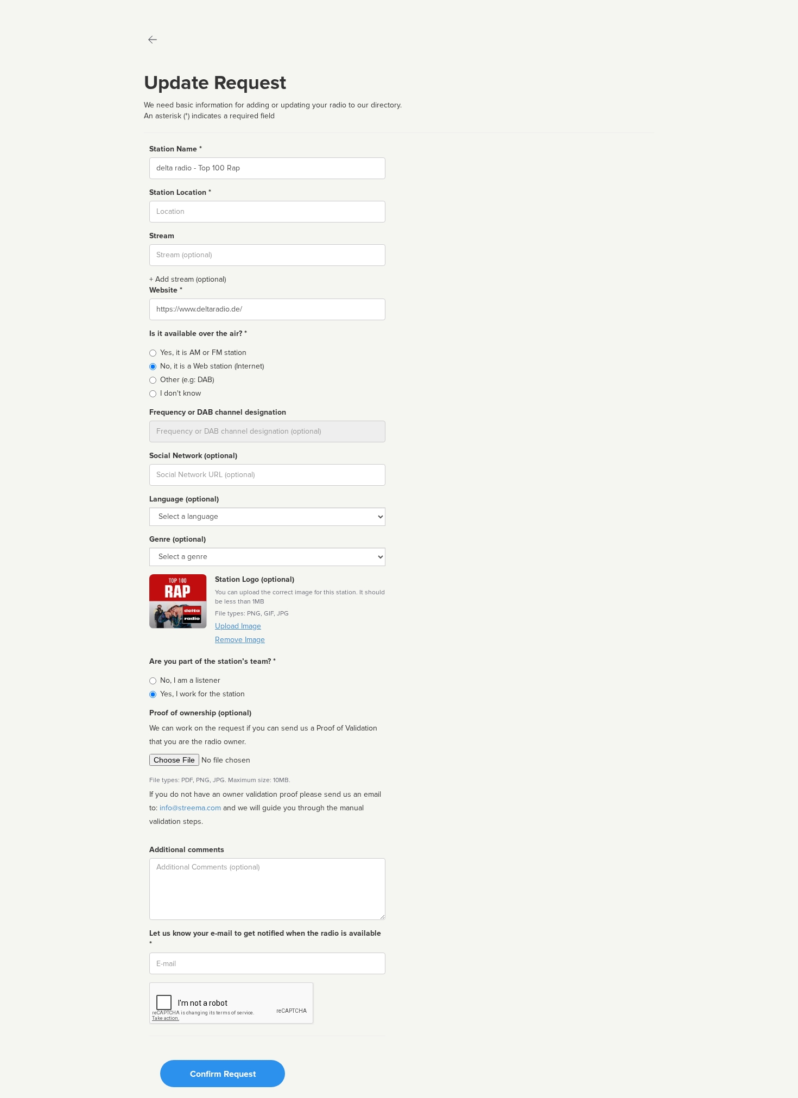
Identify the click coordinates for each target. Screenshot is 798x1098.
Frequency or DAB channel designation (217, 412)
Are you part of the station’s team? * (212, 661)
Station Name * (175, 149)
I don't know (180, 393)
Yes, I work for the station (202, 694)
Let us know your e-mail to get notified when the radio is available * (265, 939)
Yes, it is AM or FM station (203, 352)
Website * (165, 290)
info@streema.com (190, 808)
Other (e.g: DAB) (187, 379)
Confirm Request (223, 1074)
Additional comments (186, 849)
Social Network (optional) (193, 455)
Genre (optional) (177, 539)
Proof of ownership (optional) (200, 713)
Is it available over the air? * (198, 333)
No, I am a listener (190, 680)
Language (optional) (184, 499)
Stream (161, 235)
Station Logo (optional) (254, 579)
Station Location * (180, 192)
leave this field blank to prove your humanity (41, 11)
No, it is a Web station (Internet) (212, 366)
